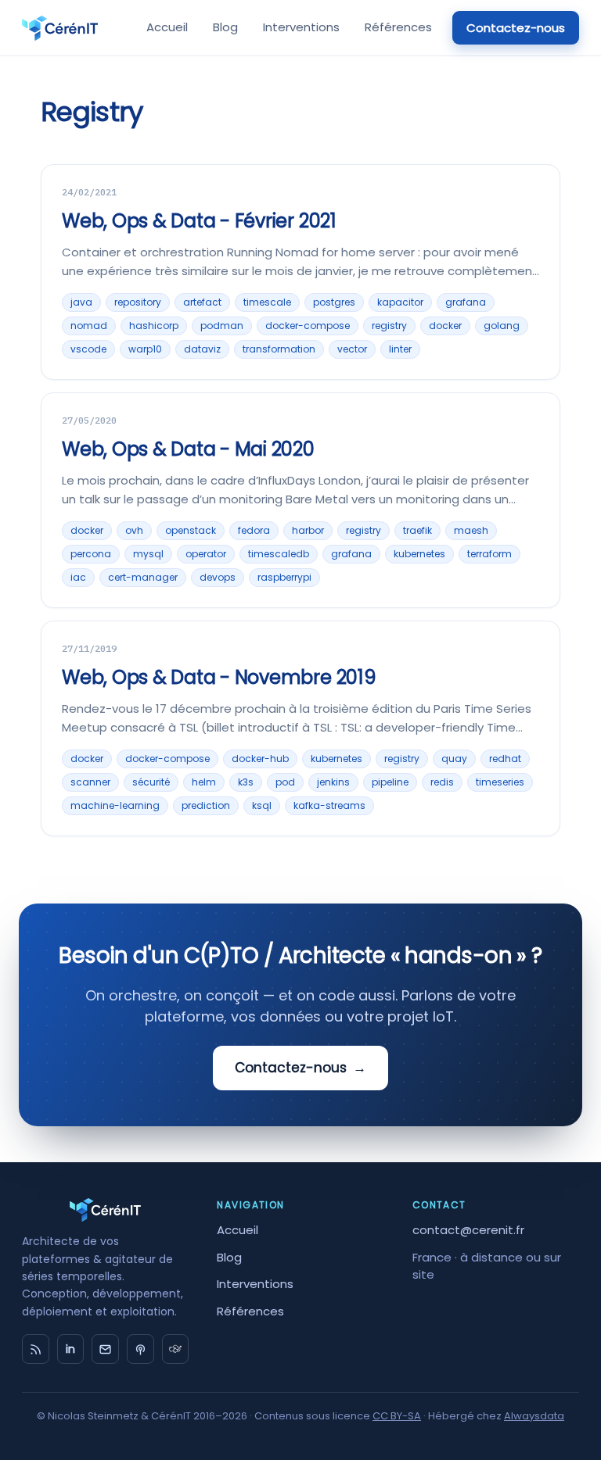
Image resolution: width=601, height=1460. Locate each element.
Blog (225, 27)
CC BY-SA (396, 1415)
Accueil (167, 27)
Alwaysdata (534, 1415)
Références (398, 27)
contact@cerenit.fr (468, 1230)
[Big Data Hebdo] (140, 1349)
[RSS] (35, 1349)
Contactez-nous (515, 28)
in (70, 1349)
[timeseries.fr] (175, 1349)
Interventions (301, 27)
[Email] (105, 1349)
